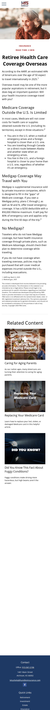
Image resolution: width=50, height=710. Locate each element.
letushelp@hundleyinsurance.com (25, 680)
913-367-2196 (28, 667)
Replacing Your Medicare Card (24, 415)
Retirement (25, 697)
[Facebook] (25, 684)
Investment (25, 701)
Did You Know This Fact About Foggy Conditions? (24, 469)
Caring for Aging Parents (21, 363)
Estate (25, 705)
